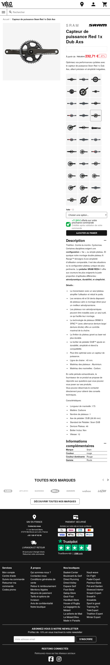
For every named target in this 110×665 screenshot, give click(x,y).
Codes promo (9, 589)
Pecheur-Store (94, 582)
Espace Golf (69, 586)
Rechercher (19, 12)
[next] (108, 480)
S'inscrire (86, 639)
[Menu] (3, 12)
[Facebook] (51, 659)
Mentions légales (39, 589)
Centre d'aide (9, 575)
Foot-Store (68, 589)
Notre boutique (38, 606)
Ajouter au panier (86, 233)
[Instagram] (59, 659)
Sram (72, 25)
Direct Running (71, 579)
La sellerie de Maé (72, 613)
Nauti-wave (92, 572)
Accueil (6, 19)
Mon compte (8, 572)
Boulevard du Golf (72, 575)
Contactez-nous (34, 526)
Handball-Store (71, 599)
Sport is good (93, 603)
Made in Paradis (71, 620)
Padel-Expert (93, 579)
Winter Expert (93, 617)
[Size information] (73, 210)
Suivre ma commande (13, 579)
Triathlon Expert (95, 613)
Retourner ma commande (9, 584)
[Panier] (105, 4)
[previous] (103, 480)
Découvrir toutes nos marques (55, 501)
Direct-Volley (69, 582)
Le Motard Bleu (71, 617)
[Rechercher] (10, 12)
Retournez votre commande (33, 554)
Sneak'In (91, 596)
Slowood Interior (95, 589)
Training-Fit (92, 606)
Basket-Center (70, 572)
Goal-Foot (68, 596)
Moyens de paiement (41, 593)
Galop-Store (69, 593)
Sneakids (91, 599)
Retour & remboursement (43, 586)
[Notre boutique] (82, 4)
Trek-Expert (92, 610)
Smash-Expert (94, 593)
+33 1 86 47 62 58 (34, 535)
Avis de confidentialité (42, 603)
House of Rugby (71, 603)
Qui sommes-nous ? (41, 572)
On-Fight (91, 575)
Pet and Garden (95, 586)
